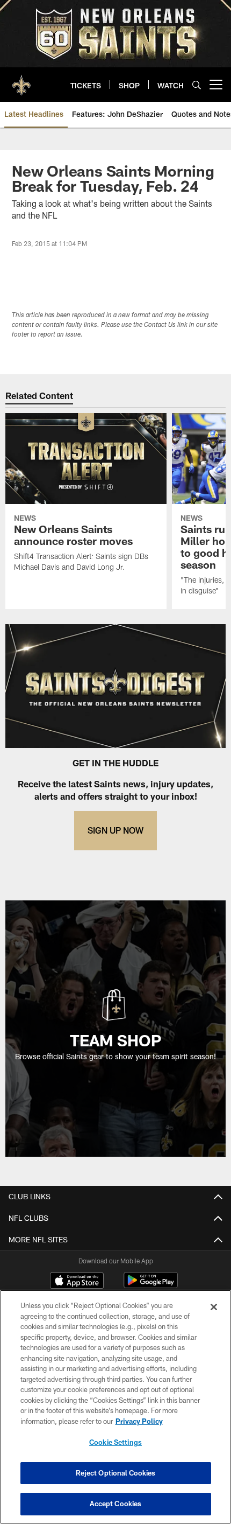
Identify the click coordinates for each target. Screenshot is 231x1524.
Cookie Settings (115, 1442)
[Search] (196, 85)
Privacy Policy (139, 1421)
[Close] (214, 1307)
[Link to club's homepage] (21, 80)
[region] (115, 1407)
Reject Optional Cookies (116, 1473)
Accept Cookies (116, 1503)
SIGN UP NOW (115, 830)
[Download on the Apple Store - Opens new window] (77, 1282)
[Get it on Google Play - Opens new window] (151, 1286)
